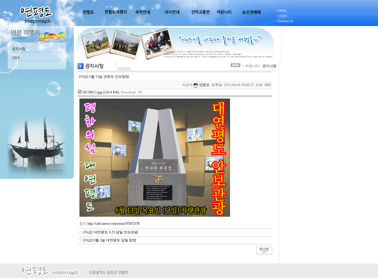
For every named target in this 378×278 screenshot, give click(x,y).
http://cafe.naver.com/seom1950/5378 (113, 224)
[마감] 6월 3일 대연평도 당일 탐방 (109, 240)
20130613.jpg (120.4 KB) (100, 92)
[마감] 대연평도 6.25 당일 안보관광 (110, 232)
